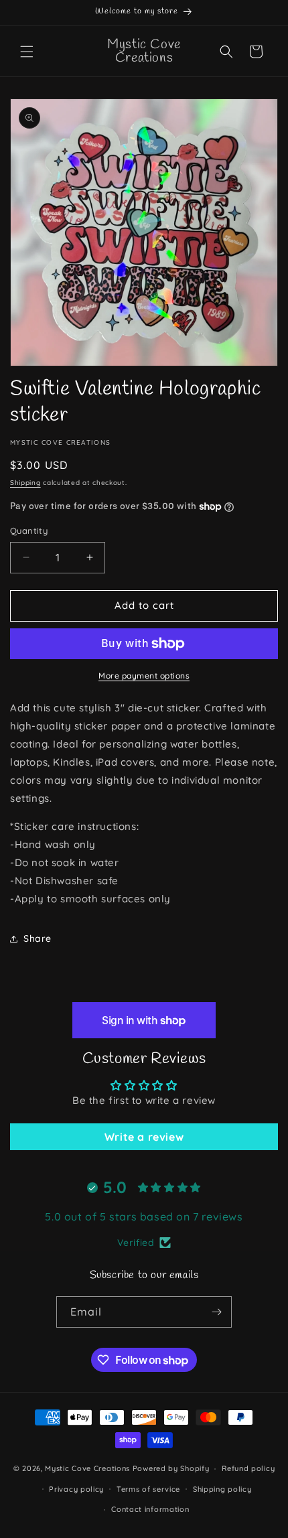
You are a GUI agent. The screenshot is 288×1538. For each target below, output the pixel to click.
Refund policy (248, 1468)
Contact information (150, 1509)
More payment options (144, 676)
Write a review (144, 1136)
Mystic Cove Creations (87, 1468)
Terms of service (148, 1489)
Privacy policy (76, 1489)
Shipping (25, 482)
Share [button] (37, 938)
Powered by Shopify (171, 1468)
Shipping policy (222, 1489)
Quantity (29, 530)
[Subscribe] (216, 1312)
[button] (27, 51)
